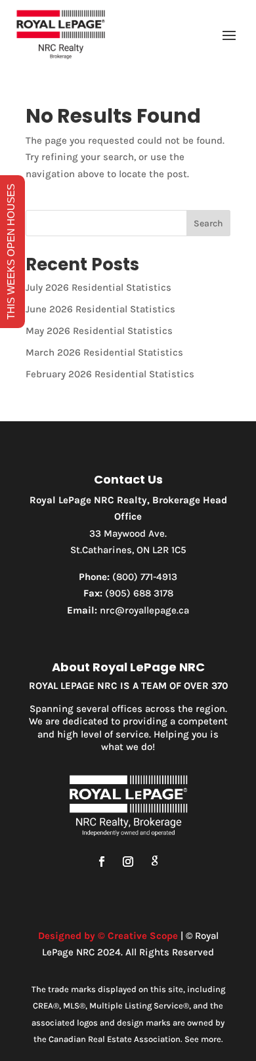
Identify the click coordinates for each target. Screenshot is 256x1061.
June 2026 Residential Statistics (100, 309)
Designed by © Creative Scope (108, 936)
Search (208, 223)
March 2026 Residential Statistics (104, 352)
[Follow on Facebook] (101, 861)
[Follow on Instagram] (128, 861)
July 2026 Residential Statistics (98, 287)
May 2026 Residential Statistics (99, 331)
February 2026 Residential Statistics (110, 374)
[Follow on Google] (154, 861)
